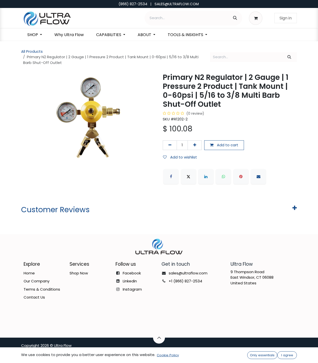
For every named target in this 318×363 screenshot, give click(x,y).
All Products (32, 51)
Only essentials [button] (262, 355)
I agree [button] (287, 355)
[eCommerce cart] (257, 18)
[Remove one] (170, 145)
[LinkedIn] (206, 176)
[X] (188, 176)
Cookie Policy (168, 355)
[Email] (258, 176)
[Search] (235, 18)
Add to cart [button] (227, 145)
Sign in (285, 18)
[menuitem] (34, 35)
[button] (159, 338)
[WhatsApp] (223, 176)
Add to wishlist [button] (183, 157)
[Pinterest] (241, 176)
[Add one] (195, 145)
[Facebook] (170, 176)
